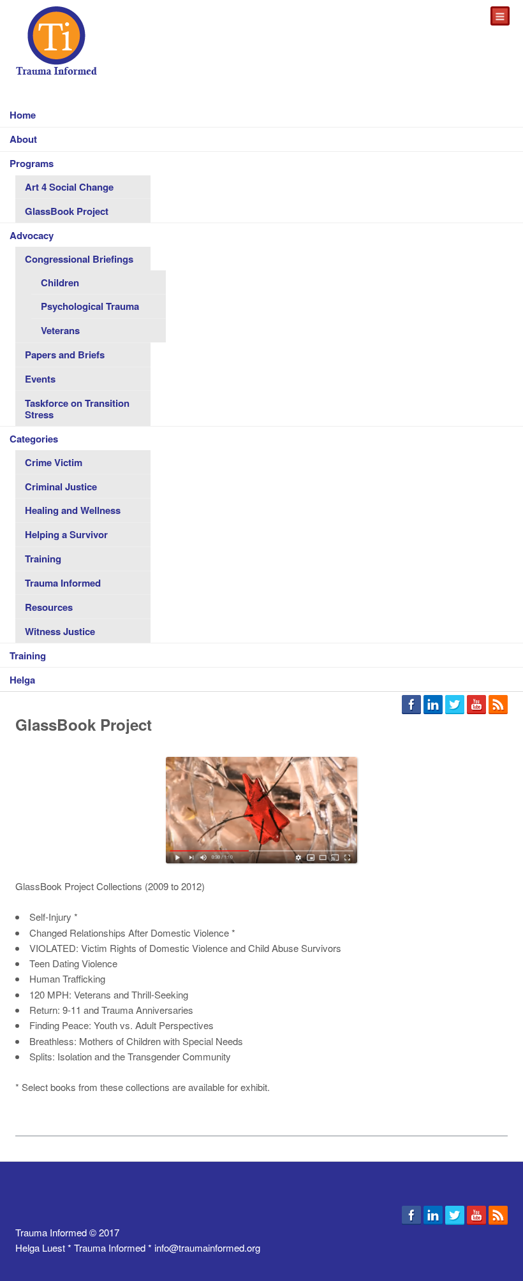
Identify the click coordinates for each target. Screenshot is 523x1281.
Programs (32, 163)
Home (23, 115)
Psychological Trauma (90, 306)
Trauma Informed (63, 583)
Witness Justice (60, 631)
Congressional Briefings (79, 259)
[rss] (498, 706)
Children (60, 282)
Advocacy (32, 235)
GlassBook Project (66, 211)
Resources (49, 607)
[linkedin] (433, 706)
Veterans (60, 330)
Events (40, 379)
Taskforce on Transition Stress (77, 408)
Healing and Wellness (73, 510)
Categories (34, 439)
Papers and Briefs (65, 355)
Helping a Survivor (66, 534)
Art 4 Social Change (69, 187)
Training (43, 559)
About (23, 139)
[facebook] (411, 706)
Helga (22, 680)
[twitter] (454, 706)
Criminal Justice (61, 486)
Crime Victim (53, 462)
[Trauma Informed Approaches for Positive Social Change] (56, 41)
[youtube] (476, 706)
